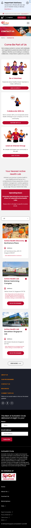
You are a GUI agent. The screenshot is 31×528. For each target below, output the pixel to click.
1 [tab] (19, 236)
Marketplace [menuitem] (5, 501)
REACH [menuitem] (3, 520)
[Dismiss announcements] (27, 3)
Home (3, 38)
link (15, 204)
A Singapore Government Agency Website (12, 13)
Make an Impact (20, 88)
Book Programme (15, 303)
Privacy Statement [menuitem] (5, 514)
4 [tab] (25, 236)
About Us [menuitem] (4, 491)
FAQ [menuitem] (2, 506)
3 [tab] (23, 236)
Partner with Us (19, 123)
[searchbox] (14, 425)
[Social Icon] (3, 403)
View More (14, 363)
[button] (28, 17)
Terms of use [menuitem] (4, 517)
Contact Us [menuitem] (5, 496)
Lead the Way (19, 155)
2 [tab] (21, 236)
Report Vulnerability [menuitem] (6, 512)
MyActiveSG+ (21, 17)
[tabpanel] (15, 231)
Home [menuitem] (3, 487)
